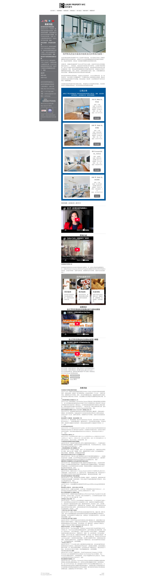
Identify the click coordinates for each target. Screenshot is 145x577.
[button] (75, 375)
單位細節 (97, 118)
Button (97, 196)
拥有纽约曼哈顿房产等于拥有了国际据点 (84, 371)
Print (43, 573)
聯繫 (78, 203)
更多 (86, 439)
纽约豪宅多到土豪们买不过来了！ (86, 370)
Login (103, 573)
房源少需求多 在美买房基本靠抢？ (86, 368)
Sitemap (47, 573)
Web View (102, 574)
